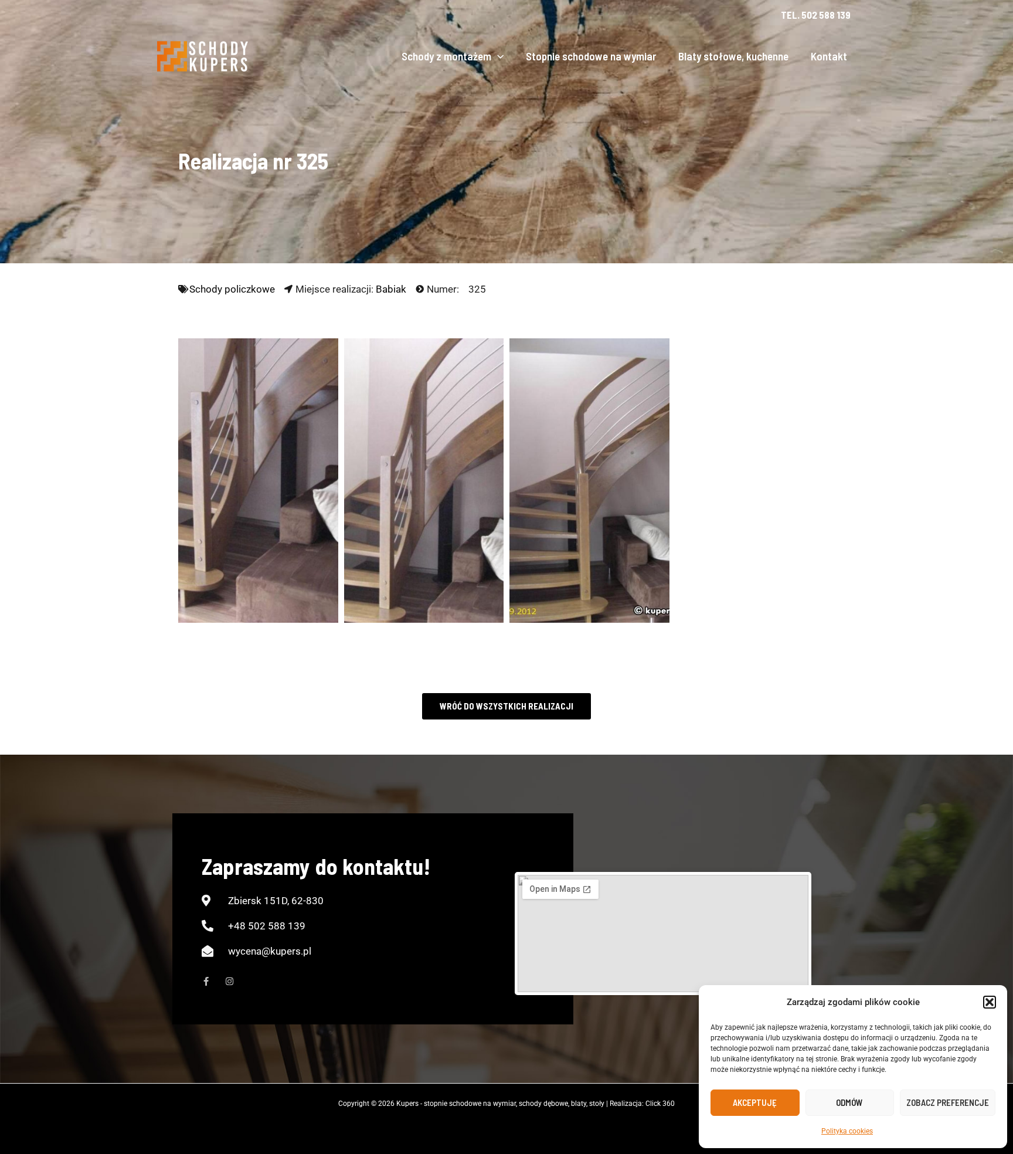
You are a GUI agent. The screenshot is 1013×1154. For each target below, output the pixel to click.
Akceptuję (755, 1102)
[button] (989, 1002)
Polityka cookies (847, 1131)
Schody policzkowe (232, 289)
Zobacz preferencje (947, 1102)
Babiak (391, 289)
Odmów (849, 1102)
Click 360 (660, 1103)
